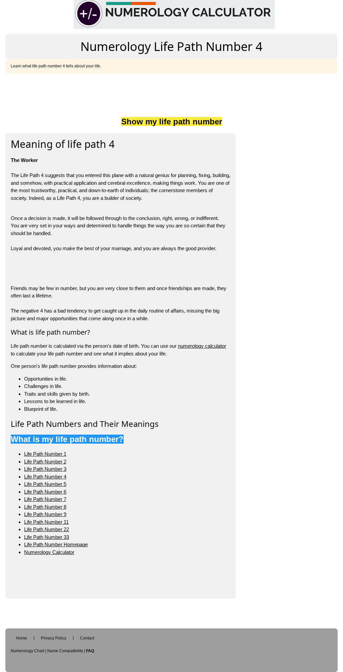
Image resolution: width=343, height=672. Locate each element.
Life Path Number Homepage (56, 544)
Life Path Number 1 (45, 454)
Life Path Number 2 (45, 461)
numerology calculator (202, 346)
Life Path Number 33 (46, 537)
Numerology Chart (27, 651)
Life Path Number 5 (45, 484)
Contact (87, 638)
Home (21, 638)
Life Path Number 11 (46, 522)
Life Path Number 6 (45, 492)
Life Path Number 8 (45, 507)
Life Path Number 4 (45, 477)
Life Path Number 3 (45, 469)
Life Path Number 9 (45, 514)
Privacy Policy (53, 638)
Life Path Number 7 (45, 499)
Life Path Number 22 (46, 529)
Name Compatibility (65, 651)
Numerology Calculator (49, 552)
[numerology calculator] (174, 14)
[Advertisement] (171, 93)
